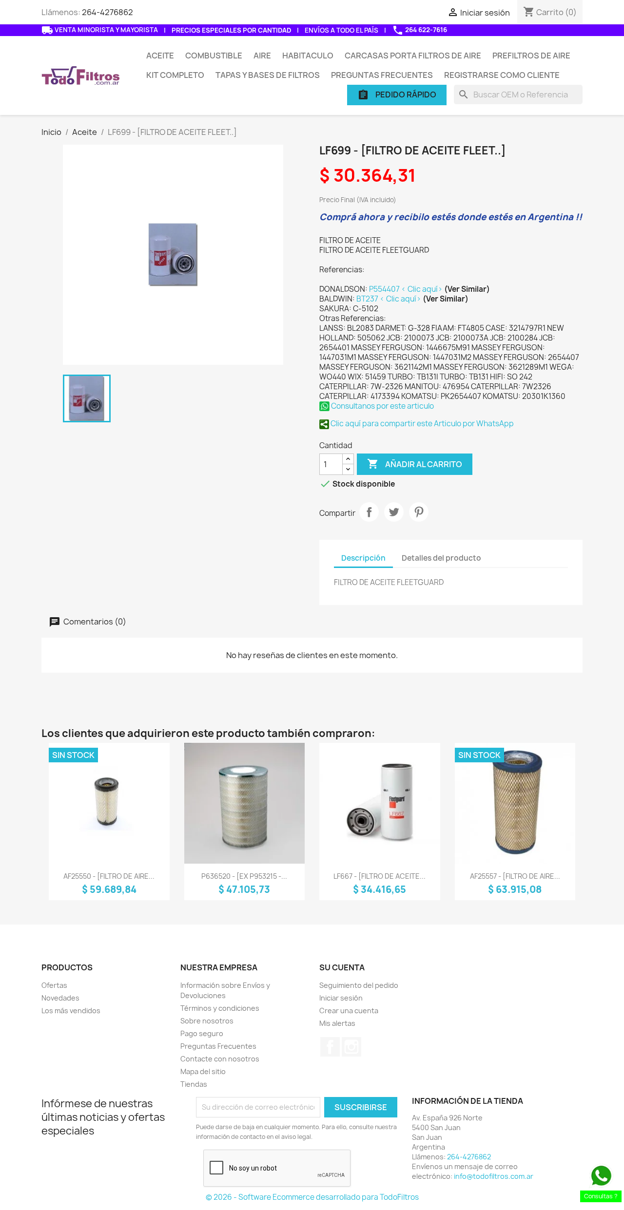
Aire (262, 55)
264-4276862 (107, 12)
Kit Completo (175, 75)
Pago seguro (201, 1033)
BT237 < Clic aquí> (389, 299)
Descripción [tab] (363, 558)
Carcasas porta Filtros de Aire (413, 55)
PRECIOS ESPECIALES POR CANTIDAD (231, 30)
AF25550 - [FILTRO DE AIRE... (109, 876)
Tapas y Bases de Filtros (267, 75)
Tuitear (394, 512)
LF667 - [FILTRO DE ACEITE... (379, 876)
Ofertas (54, 985)
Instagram (351, 1047)
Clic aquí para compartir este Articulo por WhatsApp (421, 423)
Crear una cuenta (348, 1010)
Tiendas (193, 1084)
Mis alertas (337, 1023)
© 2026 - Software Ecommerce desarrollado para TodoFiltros (312, 1197)
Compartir (369, 512)
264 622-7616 (419, 30)
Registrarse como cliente (502, 75)
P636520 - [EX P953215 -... (244, 876)
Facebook (330, 1047)
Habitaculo (307, 55)
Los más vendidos (70, 1010)
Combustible (213, 55)
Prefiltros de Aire (531, 55)
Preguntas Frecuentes (382, 75)
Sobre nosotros (207, 1020)
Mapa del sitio (203, 1071)
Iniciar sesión (341, 997)
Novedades (60, 997)
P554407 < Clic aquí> (406, 289)
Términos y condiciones (219, 1008)
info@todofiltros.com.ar (493, 1176)
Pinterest (419, 512)
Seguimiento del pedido (358, 985)
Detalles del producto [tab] (441, 558)
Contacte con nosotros (219, 1058)
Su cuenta (342, 967)
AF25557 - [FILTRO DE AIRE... (515, 876)
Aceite (160, 55)
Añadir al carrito (414, 464)
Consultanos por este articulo (382, 406)
